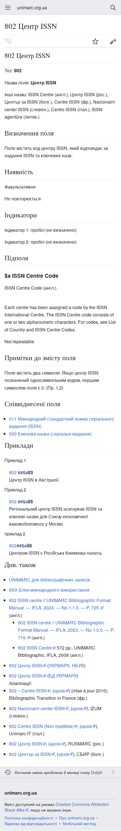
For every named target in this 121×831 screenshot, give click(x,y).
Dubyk (96, 772)
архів (59, 690)
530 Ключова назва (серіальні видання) (50, 433)
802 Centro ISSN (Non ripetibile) (41, 726)
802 (13, 472)
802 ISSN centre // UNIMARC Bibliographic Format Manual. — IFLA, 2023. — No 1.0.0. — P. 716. (66, 630)
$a (25, 472)
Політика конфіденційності (29, 818)
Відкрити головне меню (8, 7)
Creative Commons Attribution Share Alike (57, 807)
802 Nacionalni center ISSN (37, 708)
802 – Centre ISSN (28, 690)
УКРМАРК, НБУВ (66, 665)
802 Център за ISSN (30, 754)
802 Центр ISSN (25, 665)
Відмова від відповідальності (31, 823)
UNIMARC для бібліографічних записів (49, 579)
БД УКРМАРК (63, 675)
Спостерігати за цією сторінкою (95, 41)
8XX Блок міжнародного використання (49, 590)
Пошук (113, 7)
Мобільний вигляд (79, 823)
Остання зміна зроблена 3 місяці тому (52, 772)
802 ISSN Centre (35, 647)
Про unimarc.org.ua (77, 818)
